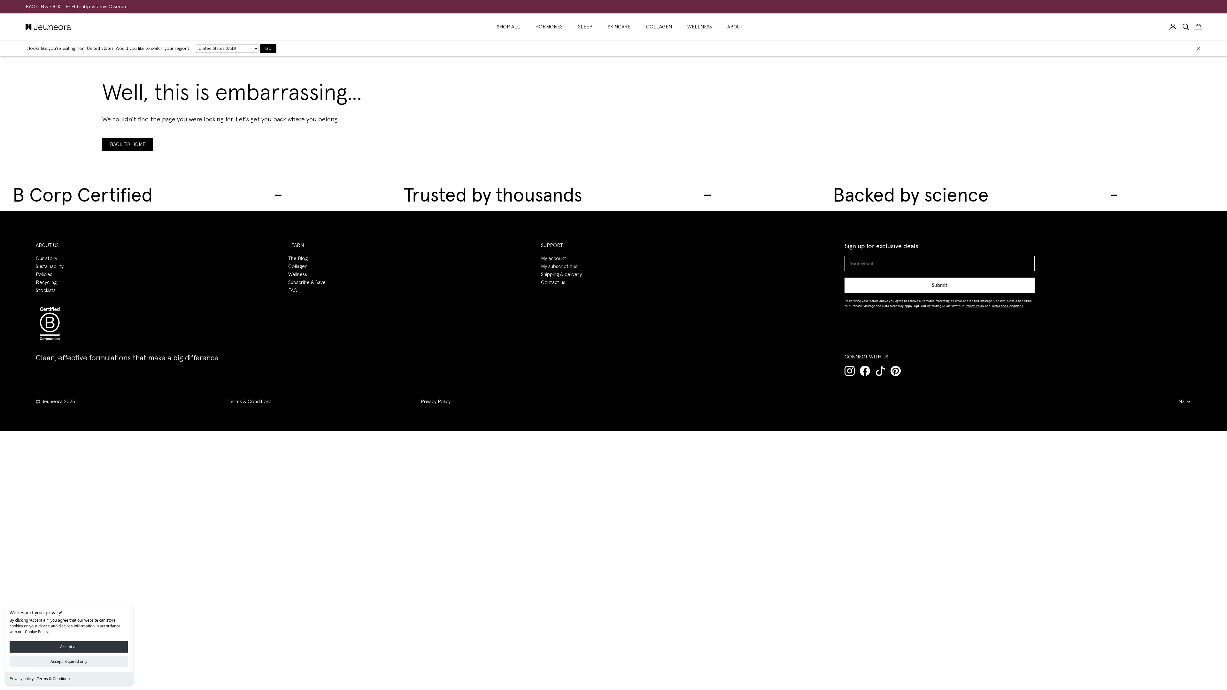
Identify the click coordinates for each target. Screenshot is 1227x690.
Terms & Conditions (54, 678)
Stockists (46, 290)
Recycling (46, 282)
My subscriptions (559, 266)
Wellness (297, 274)
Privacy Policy (436, 401)
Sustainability (50, 266)
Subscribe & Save (307, 282)
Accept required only (68, 661)
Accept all (68, 646)
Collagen (297, 266)
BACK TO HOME (127, 144)
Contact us (553, 282)
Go (268, 48)
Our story (46, 258)
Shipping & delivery (561, 274)
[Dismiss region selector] (1198, 48)
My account (553, 258)
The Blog (298, 258)
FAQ (292, 290)
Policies (44, 274)
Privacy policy (22, 678)
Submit (939, 285)
